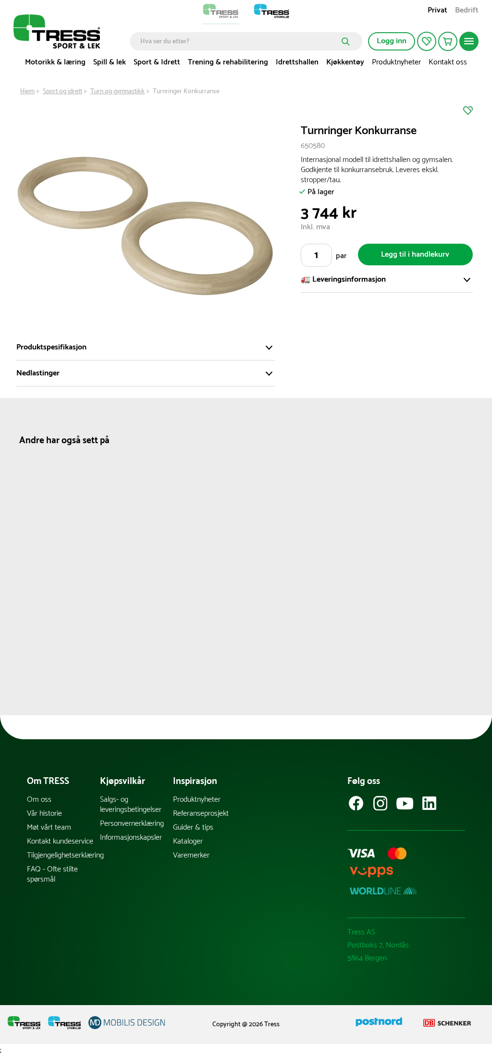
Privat (437, 11)
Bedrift (467, 11)
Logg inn (391, 41)
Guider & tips (193, 827)
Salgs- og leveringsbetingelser (130, 805)
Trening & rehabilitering (228, 62)
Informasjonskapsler (131, 838)
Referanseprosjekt (201, 813)
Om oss (39, 800)
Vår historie (44, 813)
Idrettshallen (297, 62)
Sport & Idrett (157, 62)
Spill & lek (109, 62)
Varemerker (191, 855)
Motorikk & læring (55, 62)
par (341, 255)
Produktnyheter (396, 62)
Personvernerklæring (132, 824)
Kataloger (188, 841)
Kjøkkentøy (345, 62)
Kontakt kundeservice (60, 841)
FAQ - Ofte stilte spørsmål (52, 874)
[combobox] (239, 41)
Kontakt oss (448, 62)
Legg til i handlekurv (415, 254)
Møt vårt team (49, 827)
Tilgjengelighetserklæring (63, 855)
